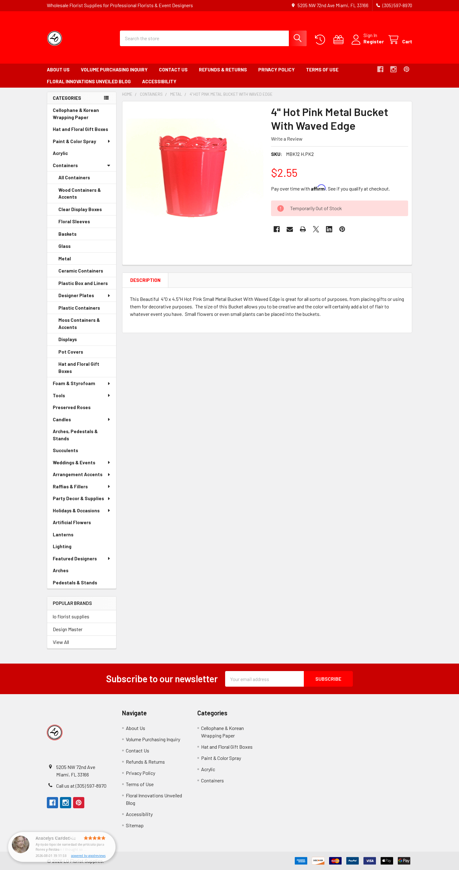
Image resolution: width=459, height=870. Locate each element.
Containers (65, 165)
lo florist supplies (71, 616)
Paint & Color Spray (74, 141)
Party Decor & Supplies (78, 498)
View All (61, 642)
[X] (316, 229)
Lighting (71, 548)
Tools (59, 395)
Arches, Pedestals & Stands (75, 436)
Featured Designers (75, 558)
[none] (195, 173)
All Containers (74, 177)
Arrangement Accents (77, 474)
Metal (73, 260)
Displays (76, 341)
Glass (73, 248)
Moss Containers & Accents (79, 325)
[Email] (289, 229)
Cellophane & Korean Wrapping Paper (79, 115)
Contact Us (173, 69)
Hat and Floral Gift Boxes (84, 130)
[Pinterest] (406, 69)
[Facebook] (380, 69)
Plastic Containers (87, 309)
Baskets (76, 235)
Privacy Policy (276, 69)
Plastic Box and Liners (87, 285)
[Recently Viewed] (321, 40)
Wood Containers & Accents (79, 195)
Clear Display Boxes (87, 211)
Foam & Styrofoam (74, 383)
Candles (62, 419)
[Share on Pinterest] (342, 229)
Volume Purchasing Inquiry (114, 69)
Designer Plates (76, 295)
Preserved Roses (80, 408)
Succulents (74, 452)
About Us (58, 69)
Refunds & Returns (223, 69)
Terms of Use (322, 69)
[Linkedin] (329, 229)
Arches (69, 572)
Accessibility (159, 81)
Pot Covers (79, 353)
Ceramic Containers (87, 272)
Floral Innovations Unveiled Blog (89, 81)
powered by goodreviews (88, 855)
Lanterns (72, 536)
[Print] (302, 229)
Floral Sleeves (82, 223)
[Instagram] (393, 69)
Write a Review (287, 139)
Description (145, 280)
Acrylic (69, 154)
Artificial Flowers (80, 524)
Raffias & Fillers (70, 486)
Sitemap (135, 825)
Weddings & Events (74, 462)
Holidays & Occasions (76, 510)
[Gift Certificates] (340, 40)
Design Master (67, 629)
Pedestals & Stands (84, 584)
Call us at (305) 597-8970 (81, 786)
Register (373, 41)
